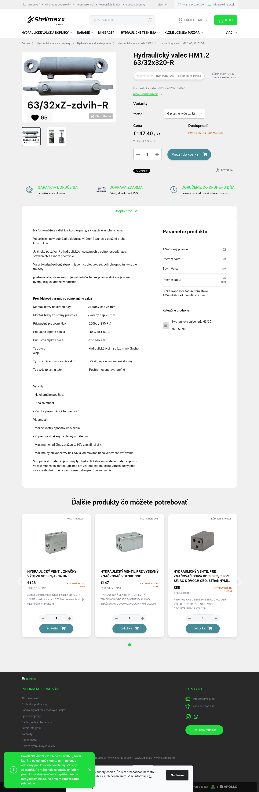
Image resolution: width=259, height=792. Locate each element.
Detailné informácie (145, 94)
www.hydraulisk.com (120, 757)
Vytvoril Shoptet (198, 786)
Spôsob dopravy (135, 4)
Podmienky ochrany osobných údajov (98, 4)
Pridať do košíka (185, 154)
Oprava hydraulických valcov (38, 746)
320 (223, 268)
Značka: (224, 77)
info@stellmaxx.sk (204, 698)
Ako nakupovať (30, 4)
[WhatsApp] (196, 716)
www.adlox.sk (143, 757)
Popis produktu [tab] (127, 211)
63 (224, 249)
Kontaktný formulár (204, 729)
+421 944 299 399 (203, 706)
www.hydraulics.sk (95, 757)
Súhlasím (177, 775)
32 (224, 258)
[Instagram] (188, 716)
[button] (129, 645)
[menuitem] (47, 32)
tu (150, 776)
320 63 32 (179, 329)
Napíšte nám (29, 739)
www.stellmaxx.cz (164, 757)
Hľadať (150, 20)
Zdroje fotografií (31, 728)
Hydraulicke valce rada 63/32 (191, 321)
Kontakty (27, 734)
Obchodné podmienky (58, 4)
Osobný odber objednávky (37, 722)
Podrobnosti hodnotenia (189, 76)
